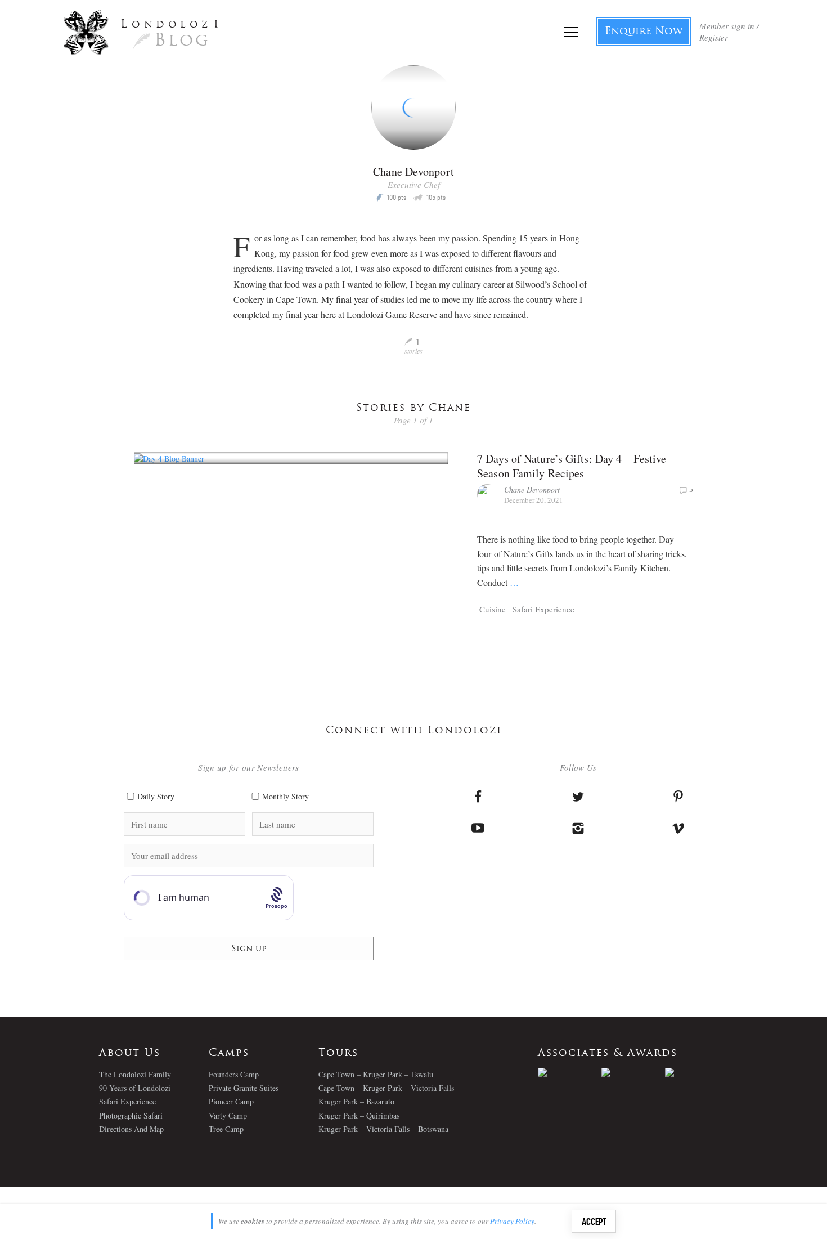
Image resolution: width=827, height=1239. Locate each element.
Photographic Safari (131, 1115)
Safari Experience (543, 609)
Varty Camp (228, 1115)
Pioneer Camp (231, 1101)
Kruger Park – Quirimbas (358, 1115)
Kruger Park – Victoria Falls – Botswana (383, 1129)
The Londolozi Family (135, 1074)
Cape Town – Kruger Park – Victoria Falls (386, 1088)
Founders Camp (234, 1074)
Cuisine (492, 609)
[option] (569, 1072)
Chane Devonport (532, 489)
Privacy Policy (512, 1221)
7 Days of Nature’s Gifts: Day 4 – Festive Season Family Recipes (571, 466)
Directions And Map (131, 1129)
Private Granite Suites (243, 1088)
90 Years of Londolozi (134, 1088)
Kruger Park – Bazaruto (356, 1101)
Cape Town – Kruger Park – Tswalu (375, 1074)
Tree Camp (226, 1129)
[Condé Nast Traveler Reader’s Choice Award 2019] (569, 1072)
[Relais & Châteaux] (697, 1072)
